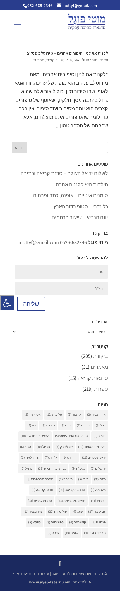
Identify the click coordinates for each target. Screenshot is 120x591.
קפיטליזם (55, 522)
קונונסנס (77, 522)
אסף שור (32, 414)
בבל (101, 425)
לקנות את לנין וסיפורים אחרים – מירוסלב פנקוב (67, 53)
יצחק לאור (30, 457)
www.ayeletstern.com (50, 582)
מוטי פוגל (90, 60)
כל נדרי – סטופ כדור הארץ (81, 206)
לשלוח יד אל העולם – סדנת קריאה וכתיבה (64, 173)
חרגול (43, 447)
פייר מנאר (32, 511)
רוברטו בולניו (95, 533)
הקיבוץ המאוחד (92, 447)
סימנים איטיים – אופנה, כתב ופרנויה (70, 195)
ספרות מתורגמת (71, 501)
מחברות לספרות (40, 479)
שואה (71, 533)
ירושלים (98, 468)
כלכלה (78, 468)
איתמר (74, 414)
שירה (53, 533)
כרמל (26, 468)
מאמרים (99, 367)
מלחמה (98, 490)
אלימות (54, 414)
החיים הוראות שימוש (71, 436)
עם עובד (97, 511)
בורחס (83, 425)
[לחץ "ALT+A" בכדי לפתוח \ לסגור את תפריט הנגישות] (7, 303)
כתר (100, 479)
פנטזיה (99, 522)
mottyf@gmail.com (38, 242)
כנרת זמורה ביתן (52, 468)
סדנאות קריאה (93, 378)
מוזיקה (66, 479)
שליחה (31, 304)
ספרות (38, 60)
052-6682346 (73, 242)
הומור (99, 436)
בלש (66, 425)
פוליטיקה (57, 511)
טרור (25, 447)
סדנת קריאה (42, 490)
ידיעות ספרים (94, 457)
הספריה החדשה (35, 436)
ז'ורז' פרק (64, 447)
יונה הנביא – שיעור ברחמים (80, 217)
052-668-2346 (39, 5)
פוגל (77, 511)
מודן (83, 479)
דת (31, 425)
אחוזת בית (96, 414)
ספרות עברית (40, 501)
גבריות (48, 425)
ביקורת (52, 60)
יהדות (69, 457)
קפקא (34, 522)
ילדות (51, 457)
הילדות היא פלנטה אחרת (82, 184)
